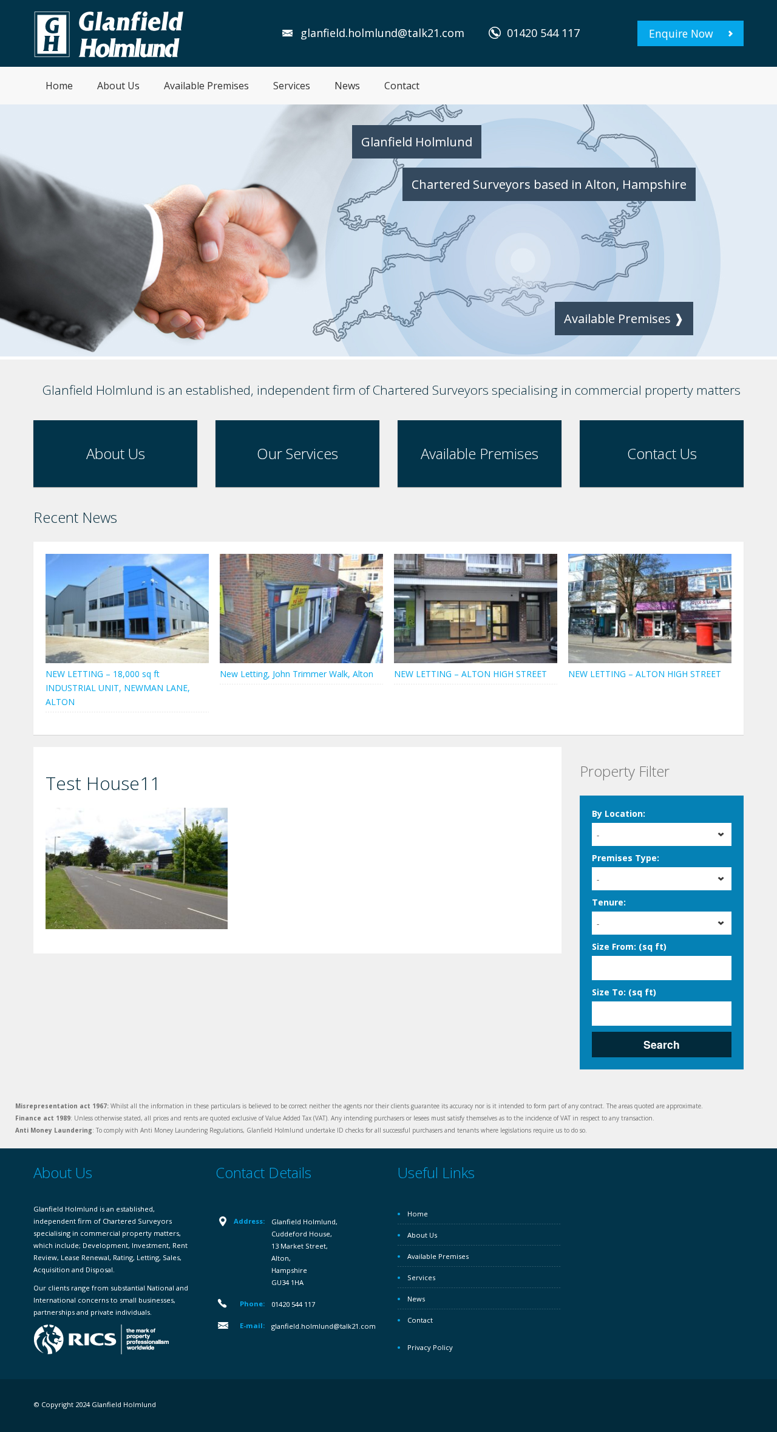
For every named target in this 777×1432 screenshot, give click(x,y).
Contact (401, 85)
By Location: (618, 813)
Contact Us (662, 453)
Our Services (297, 453)
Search (661, 1044)
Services (291, 85)
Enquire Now (681, 33)
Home (59, 85)
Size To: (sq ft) (624, 992)
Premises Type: (625, 858)
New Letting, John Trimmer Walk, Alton (296, 674)
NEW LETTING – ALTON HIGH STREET (470, 674)
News (347, 85)
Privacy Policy (430, 1347)
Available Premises (206, 85)
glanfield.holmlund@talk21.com (382, 33)
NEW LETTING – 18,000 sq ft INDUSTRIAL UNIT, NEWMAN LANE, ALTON (118, 687)
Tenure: (609, 902)
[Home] (109, 33)
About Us (118, 85)
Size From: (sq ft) (629, 946)
